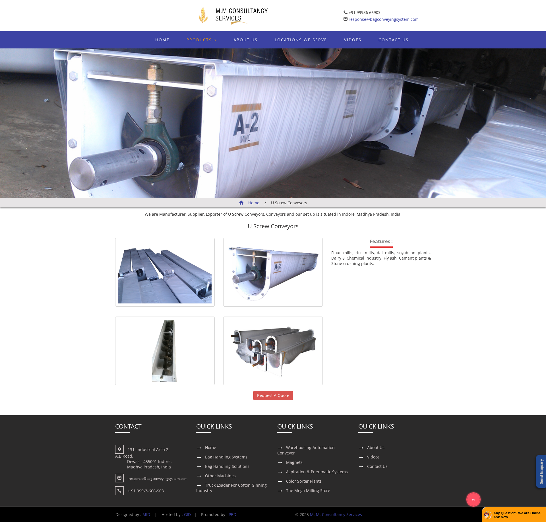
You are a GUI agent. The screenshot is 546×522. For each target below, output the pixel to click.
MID (146, 514)
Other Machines (220, 475)
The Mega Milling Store (308, 490)
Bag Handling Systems (226, 457)
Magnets (294, 462)
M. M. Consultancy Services (336, 514)
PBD (232, 514)
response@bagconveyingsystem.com (383, 19)
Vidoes (352, 39)
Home (162, 39)
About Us (245, 39)
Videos (373, 457)
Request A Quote (273, 395)
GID (187, 514)
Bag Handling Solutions (227, 466)
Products (200, 39)
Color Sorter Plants (304, 481)
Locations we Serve (301, 39)
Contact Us (394, 39)
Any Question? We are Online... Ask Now (518, 515)
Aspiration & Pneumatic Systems (317, 471)
